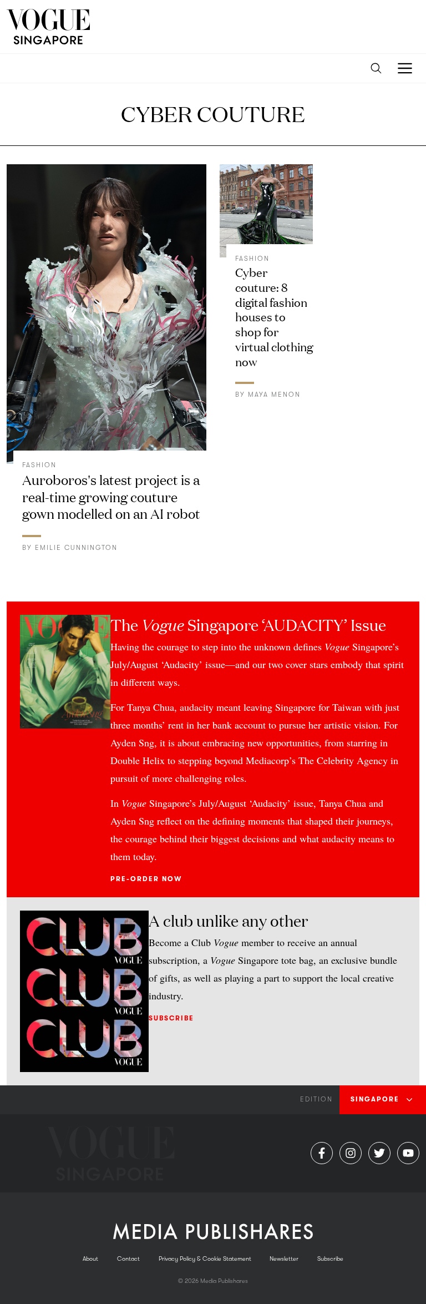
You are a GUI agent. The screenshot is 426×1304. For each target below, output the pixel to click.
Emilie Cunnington (76, 548)
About (90, 1258)
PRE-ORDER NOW (146, 879)
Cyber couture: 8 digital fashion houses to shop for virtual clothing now (274, 316)
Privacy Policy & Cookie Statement (205, 1258)
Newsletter (284, 1258)
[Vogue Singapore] (48, 26)
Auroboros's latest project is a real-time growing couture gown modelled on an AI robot (111, 496)
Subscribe (171, 1018)
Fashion (39, 465)
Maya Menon (274, 394)
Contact (128, 1258)
